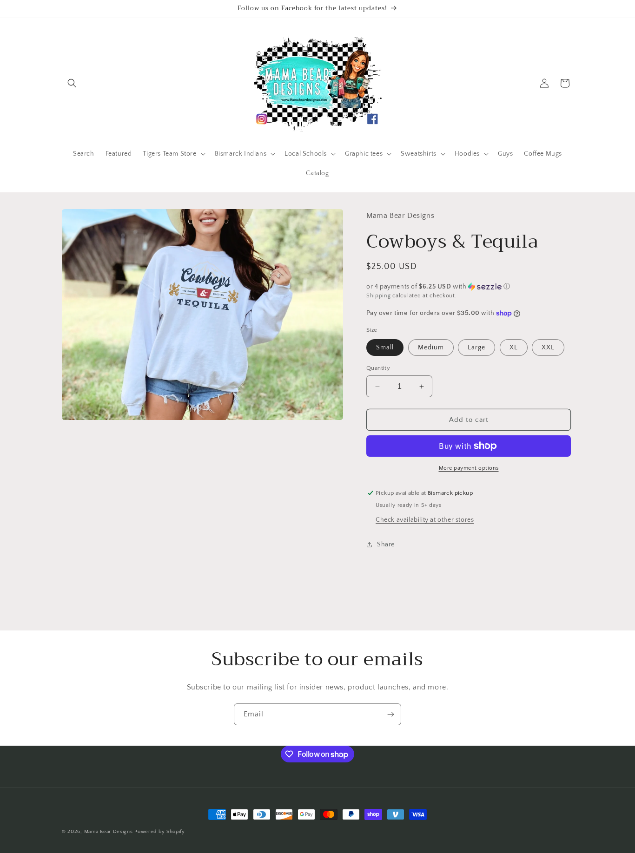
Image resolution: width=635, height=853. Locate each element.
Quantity (378, 368)
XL (513, 347)
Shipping (378, 296)
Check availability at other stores (425, 520)
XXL (548, 347)
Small (385, 347)
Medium (431, 347)
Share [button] (386, 544)
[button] (72, 83)
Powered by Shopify (159, 831)
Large (476, 347)
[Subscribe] (390, 714)
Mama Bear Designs (108, 831)
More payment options (469, 468)
